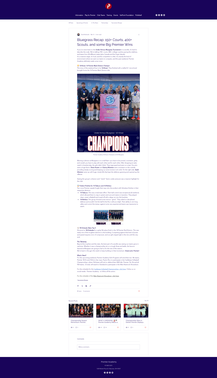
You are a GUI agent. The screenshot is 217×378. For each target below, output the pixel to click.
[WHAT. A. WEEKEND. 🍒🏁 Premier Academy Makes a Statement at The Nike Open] (108, 311)
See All (146, 300)
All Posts (71, 23)
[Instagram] (159, 15)
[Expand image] (101, 217)
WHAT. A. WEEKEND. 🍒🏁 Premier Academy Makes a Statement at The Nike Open (108, 321)
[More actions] (139, 34)
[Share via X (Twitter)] (82, 286)
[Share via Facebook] (78, 286)
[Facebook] (156, 15)
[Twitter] (161, 15)
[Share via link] (90, 286)
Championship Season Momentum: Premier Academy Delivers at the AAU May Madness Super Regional (80, 321)
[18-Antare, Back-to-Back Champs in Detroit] (136, 311)
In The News (94, 23)
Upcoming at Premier (82, 23)
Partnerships (104, 23)
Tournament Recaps (116, 23)
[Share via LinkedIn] (86, 286)
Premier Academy (109, 362)
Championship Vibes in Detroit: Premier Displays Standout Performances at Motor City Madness (135, 321)
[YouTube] (164, 15)
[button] (101, 15)
